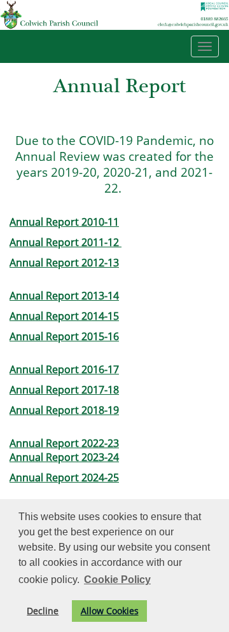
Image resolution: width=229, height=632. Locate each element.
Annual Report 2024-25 (64, 477)
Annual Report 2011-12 (65, 242)
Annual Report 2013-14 (64, 296)
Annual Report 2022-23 (64, 443)
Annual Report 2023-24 (64, 457)
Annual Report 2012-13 (64, 263)
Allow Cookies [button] (110, 611)
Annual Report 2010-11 (64, 222)
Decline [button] (43, 611)
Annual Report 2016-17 (64, 369)
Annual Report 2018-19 (64, 410)
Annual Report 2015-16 (64, 336)
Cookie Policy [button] (117, 579)
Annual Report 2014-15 (64, 316)
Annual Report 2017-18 (64, 390)
